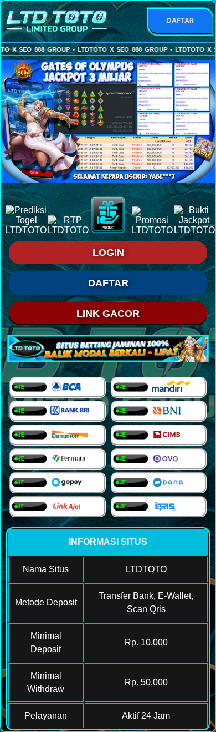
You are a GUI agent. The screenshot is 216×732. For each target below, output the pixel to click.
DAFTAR (180, 20)
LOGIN (108, 252)
